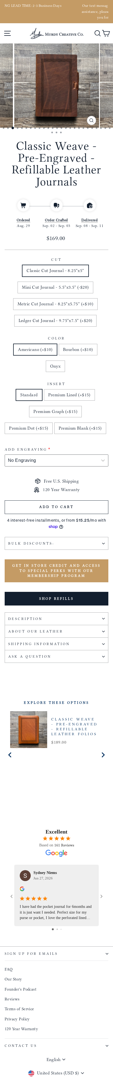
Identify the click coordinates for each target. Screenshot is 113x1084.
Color (56, 338)
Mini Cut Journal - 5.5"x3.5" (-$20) (55, 287)
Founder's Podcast (20, 989)
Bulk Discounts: (31, 543)
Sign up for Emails (31, 954)
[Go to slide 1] (53, 929)
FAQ (9, 969)
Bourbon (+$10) (78, 349)
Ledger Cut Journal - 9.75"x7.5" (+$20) (55, 320)
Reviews (12, 999)
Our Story (13, 979)
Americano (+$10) (35, 349)
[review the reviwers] (22, 890)
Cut (56, 260)
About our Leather (35, 631)
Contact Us (21, 1046)
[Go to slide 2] (57, 929)
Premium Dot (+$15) (28, 428)
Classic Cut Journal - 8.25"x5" (55, 270)
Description (25, 619)
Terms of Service (19, 1008)
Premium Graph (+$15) (55, 411)
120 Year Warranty (21, 1028)
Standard (29, 394)
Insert (56, 384)
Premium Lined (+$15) (69, 394)
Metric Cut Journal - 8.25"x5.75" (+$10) (55, 303)
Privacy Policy (17, 1019)
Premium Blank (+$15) (80, 428)
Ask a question (29, 656)
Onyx (55, 366)
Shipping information (39, 644)
